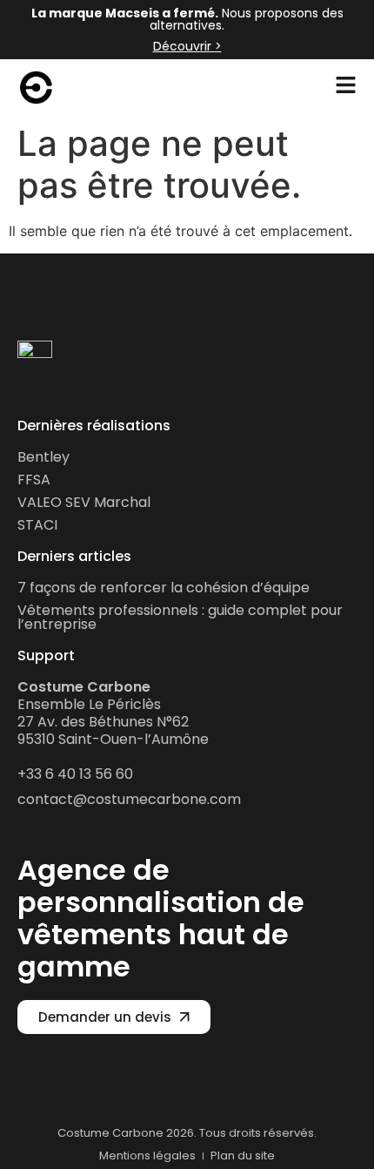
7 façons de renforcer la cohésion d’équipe (163, 588)
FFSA (33, 480)
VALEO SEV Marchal (83, 502)
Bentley (43, 457)
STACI (37, 525)
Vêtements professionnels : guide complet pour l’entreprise (180, 617)
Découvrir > (187, 46)
